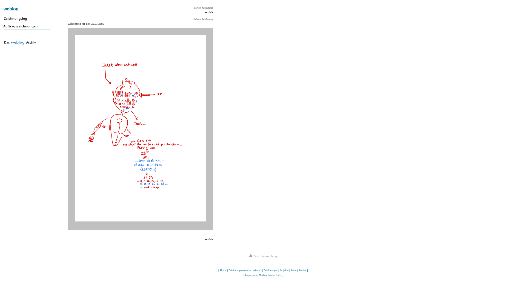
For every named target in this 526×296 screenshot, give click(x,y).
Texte (293, 270)
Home (223, 270)
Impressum (251, 275)
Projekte (284, 270)
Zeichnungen (271, 270)
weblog (11, 9)
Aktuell (257, 270)
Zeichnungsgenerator (239, 270)
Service (302, 270)
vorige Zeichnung (203, 7)
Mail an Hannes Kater (270, 275)
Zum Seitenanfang (265, 256)
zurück (209, 12)
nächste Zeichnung (203, 19)
